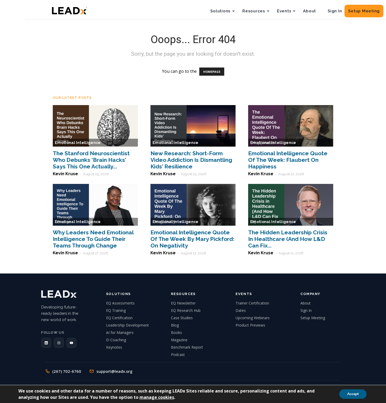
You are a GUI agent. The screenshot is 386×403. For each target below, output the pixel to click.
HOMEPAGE (211, 72)
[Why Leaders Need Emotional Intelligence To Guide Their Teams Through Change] (95, 205)
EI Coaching (116, 339)
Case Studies (182, 317)
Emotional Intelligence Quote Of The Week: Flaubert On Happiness (287, 160)
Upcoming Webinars (253, 317)
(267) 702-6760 (66, 371)
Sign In (335, 11)
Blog (175, 325)
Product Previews (250, 325)
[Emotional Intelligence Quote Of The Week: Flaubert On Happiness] (290, 126)
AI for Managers (120, 332)
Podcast (178, 354)
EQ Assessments (120, 303)
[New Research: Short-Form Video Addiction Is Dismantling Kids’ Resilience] (193, 126)
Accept (353, 393)
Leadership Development (127, 325)
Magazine (179, 339)
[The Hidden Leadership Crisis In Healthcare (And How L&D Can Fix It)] (290, 205)
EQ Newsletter (183, 303)
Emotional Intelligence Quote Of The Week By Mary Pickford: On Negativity (192, 239)
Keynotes (114, 347)
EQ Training (116, 310)
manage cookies (156, 397)
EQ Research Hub (186, 310)
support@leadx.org (114, 371)
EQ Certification (119, 317)
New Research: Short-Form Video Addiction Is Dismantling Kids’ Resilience (191, 160)
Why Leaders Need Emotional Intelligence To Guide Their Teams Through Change (93, 239)
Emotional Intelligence (78, 143)
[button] (46, 343)
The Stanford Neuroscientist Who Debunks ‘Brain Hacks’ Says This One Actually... (91, 160)
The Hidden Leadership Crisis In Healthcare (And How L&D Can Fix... (287, 239)
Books (176, 332)
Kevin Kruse (65, 173)
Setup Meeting (364, 11)
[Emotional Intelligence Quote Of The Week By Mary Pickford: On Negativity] (193, 205)
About (309, 11)
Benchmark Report (187, 347)
